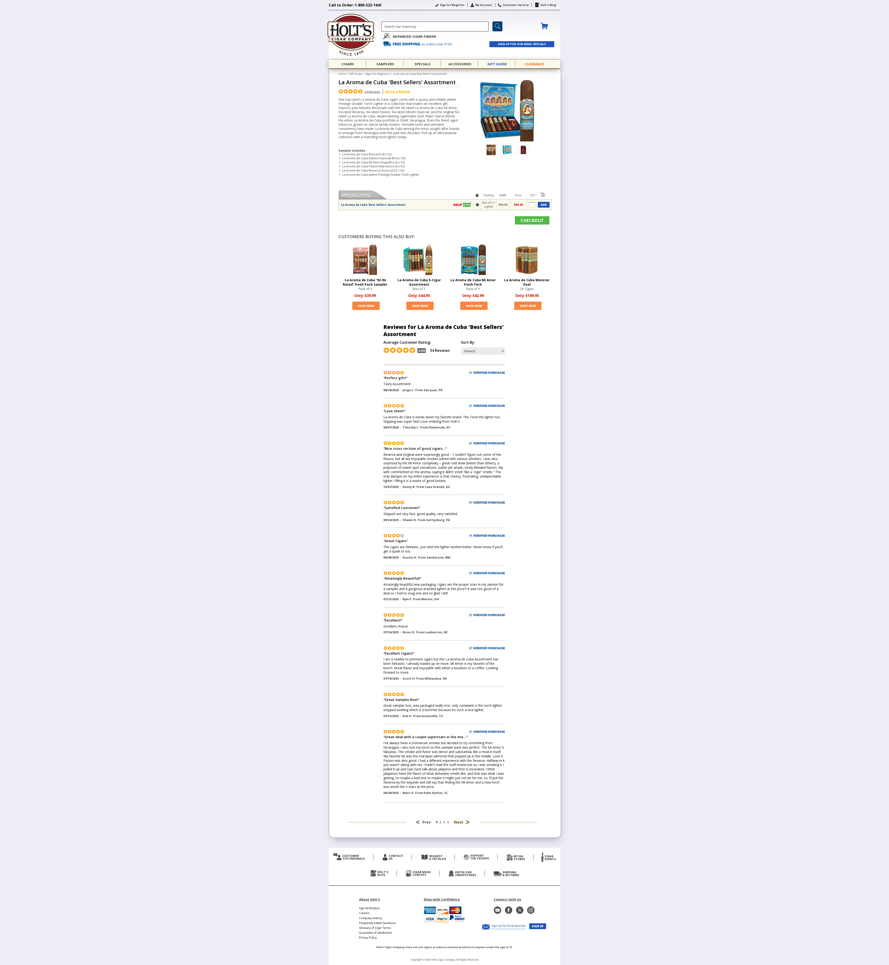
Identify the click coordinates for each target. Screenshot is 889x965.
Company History (370, 918)
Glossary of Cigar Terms (375, 928)
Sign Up (538, 926)
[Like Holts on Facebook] (508, 910)
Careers (364, 913)
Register (458, 5)
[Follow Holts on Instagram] (531, 910)
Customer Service (516, 5)
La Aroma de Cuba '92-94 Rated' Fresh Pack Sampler (365, 282)
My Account (483, 5)
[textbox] (434, 26)
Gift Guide (355, 73)
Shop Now (366, 306)
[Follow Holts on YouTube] (497, 910)
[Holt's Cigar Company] (355, 35)
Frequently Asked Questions (377, 923)
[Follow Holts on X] (519, 910)
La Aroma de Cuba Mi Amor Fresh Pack (473, 282)
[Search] (497, 26)
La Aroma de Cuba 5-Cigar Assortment (419, 282)
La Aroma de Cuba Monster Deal (527, 282)
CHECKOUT (532, 220)
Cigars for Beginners (377, 73)
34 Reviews (372, 92)
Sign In (445, 5)
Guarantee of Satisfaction (375, 933)
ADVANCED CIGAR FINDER (414, 36)
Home (342, 73)
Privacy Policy (368, 938)
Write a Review (397, 91)
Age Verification (369, 908)
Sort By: (468, 342)
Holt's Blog (548, 5)
